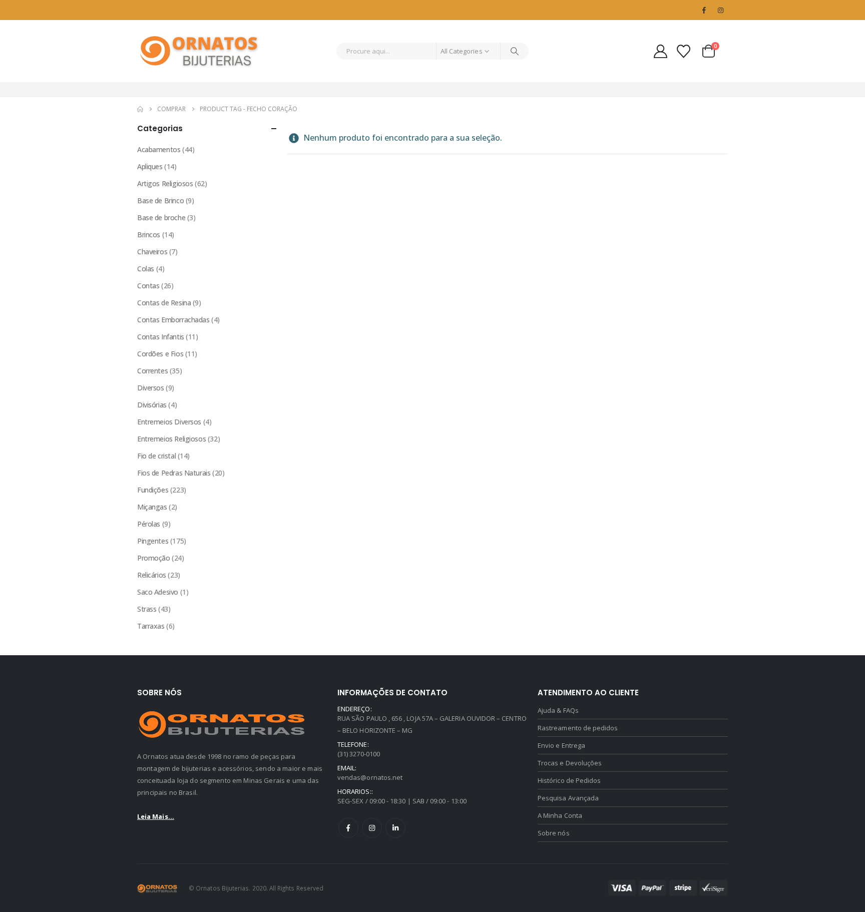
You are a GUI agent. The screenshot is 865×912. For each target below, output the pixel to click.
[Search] (515, 51)
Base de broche (161, 217)
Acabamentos (158, 149)
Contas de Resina (164, 302)
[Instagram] (720, 10)
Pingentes (152, 541)
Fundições (152, 490)
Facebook (348, 828)
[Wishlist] (684, 51)
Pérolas (148, 524)
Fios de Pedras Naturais (173, 473)
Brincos (148, 234)
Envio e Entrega (561, 745)
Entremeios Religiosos (171, 438)
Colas (145, 268)
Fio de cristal (156, 456)
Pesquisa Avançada (568, 797)
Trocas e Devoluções (570, 762)
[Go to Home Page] (140, 109)
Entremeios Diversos (169, 421)
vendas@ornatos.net (369, 777)
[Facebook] (704, 10)
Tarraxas (151, 626)
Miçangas (152, 507)
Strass (146, 609)
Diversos (150, 387)
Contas (148, 285)
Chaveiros (152, 251)
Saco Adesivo (157, 592)
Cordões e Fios (160, 353)
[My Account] (660, 51)
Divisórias (152, 404)
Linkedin (395, 828)
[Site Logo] (199, 51)
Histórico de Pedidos (569, 780)
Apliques (150, 166)
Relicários (151, 575)
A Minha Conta (560, 815)
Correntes (152, 370)
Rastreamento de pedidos (578, 727)
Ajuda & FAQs (558, 710)
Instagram (372, 828)
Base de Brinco (160, 200)
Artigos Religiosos (165, 183)
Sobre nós (554, 832)
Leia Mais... (155, 816)
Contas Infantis (160, 336)
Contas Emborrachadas (173, 319)
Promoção (153, 558)
